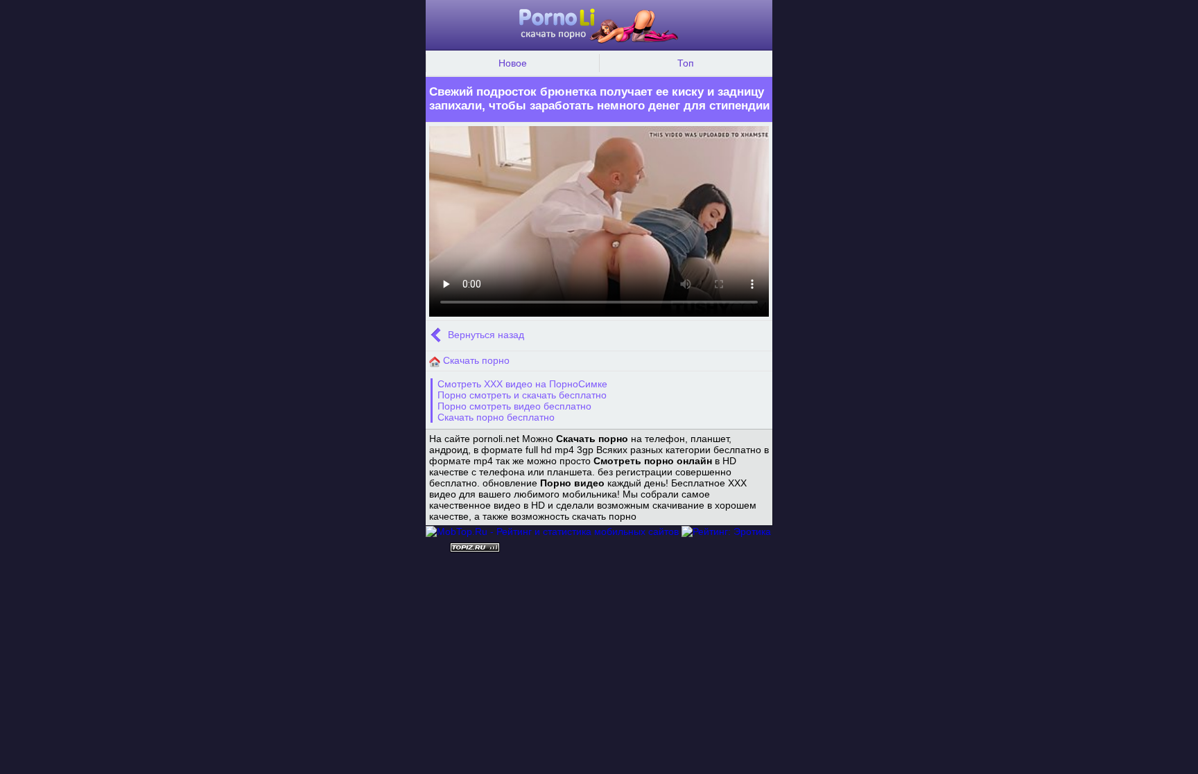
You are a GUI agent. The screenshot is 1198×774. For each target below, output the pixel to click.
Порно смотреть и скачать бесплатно (522, 395)
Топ (685, 63)
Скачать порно (475, 360)
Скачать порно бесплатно (496, 417)
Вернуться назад (484, 335)
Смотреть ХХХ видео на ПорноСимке (522, 383)
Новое (512, 63)
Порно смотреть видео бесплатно (514, 406)
